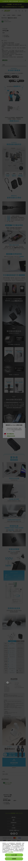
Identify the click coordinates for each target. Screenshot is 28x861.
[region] (14, 851)
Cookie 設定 (14, 855)
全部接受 (14, 858)
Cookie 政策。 (11, 852)
